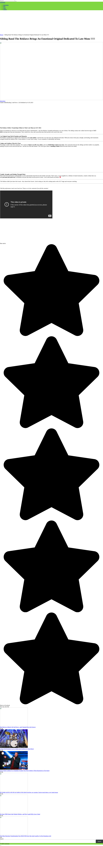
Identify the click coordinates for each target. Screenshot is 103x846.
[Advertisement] (48, 23)
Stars (4, 8)
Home (1, 34)
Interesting (6, 5)
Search (1, 839)
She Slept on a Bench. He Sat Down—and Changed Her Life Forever (18, 727)
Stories (5, 9)
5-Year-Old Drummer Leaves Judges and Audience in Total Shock (17, 749)
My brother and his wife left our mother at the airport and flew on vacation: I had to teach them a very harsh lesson (29, 792)
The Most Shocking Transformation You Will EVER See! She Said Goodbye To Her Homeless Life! (25, 836)
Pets (4, 6)
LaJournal (2, 2)
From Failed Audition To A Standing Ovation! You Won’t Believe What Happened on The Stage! (24, 770)
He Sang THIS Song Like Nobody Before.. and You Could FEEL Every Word (20, 814)
